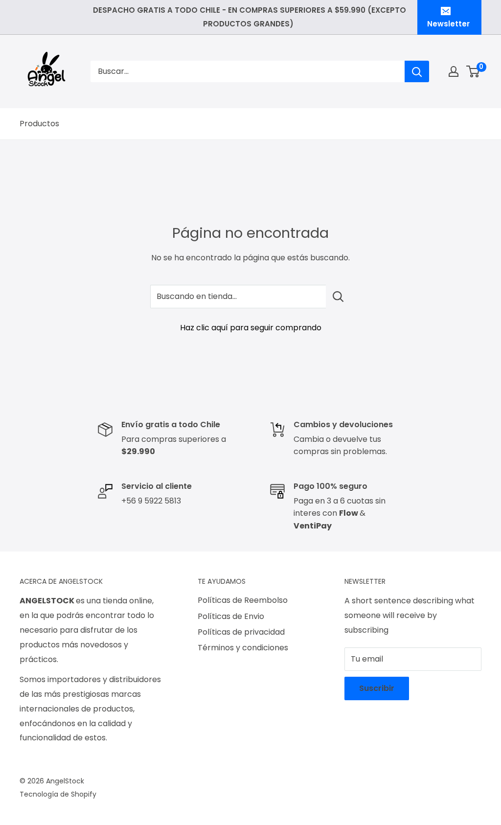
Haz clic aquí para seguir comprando (250, 327)
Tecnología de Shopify (58, 794)
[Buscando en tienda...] (338, 296)
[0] (473, 71)
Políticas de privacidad (241, 632)
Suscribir (376, 688)
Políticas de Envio (231, 616)
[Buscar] (417, 71)
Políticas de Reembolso (243, 600)
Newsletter (448, 24)
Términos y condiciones (243, 647)
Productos (39, 123)
